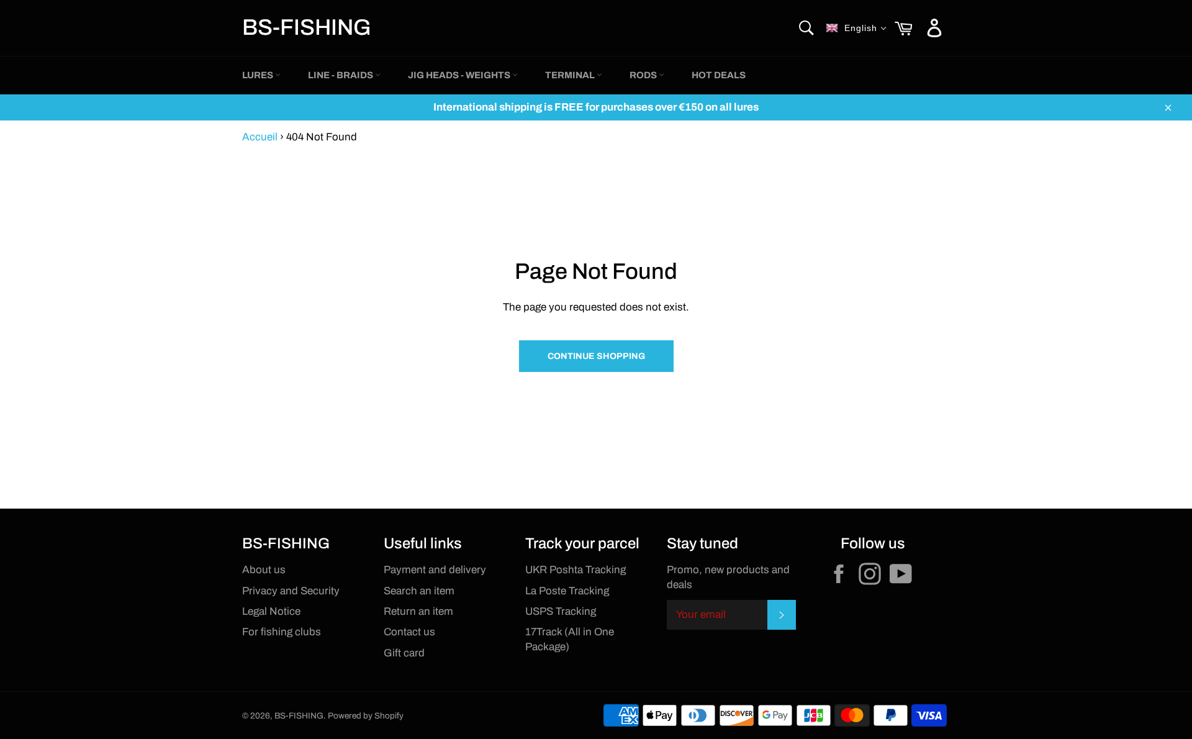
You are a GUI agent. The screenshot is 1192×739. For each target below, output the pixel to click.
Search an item (419, 591)
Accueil (260, 137)
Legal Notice (271, 611)
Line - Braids (341, 75)
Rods (644, 75)
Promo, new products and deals (728, 577)
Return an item (418, 611)
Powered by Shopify (366, 715)
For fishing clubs (281, 632)
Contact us (409, 632)
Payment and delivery (435, 570)
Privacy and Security (291, 591)
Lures (258, 75)
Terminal (571, 75)
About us (264, 570)
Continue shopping (596, 356)
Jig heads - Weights (460, 75)
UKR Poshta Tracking (575, 570)
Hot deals (719, 75)
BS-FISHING (306, 27)
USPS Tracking (560, 611)
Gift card (404, 653)
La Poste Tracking (567, 591)
